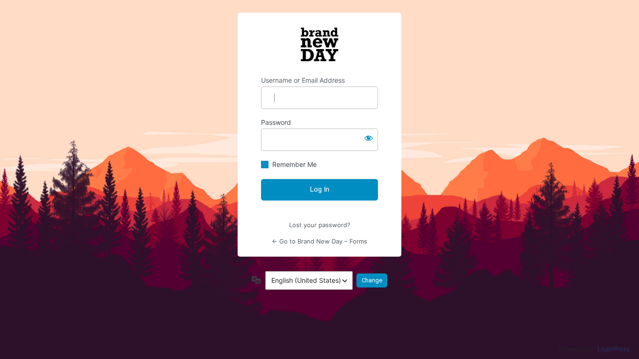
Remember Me (294, 164)
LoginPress (613, 348)
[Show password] (368, 138)
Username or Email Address (303, 80)
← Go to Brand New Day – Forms (319, 241)
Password (276, 122)
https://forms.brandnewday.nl (319, 44)
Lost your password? (319, 225)
